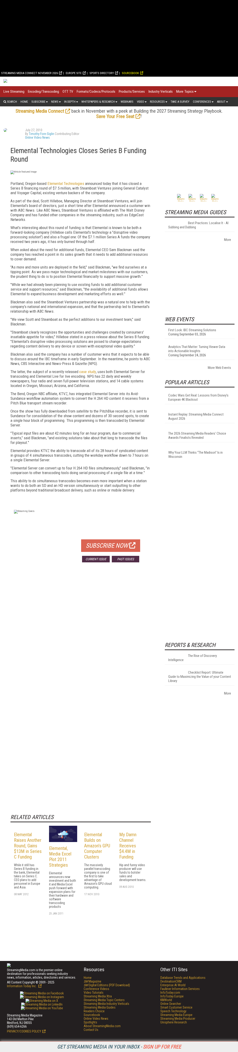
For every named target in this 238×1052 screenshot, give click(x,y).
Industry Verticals (160, 91)
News (54, 101)
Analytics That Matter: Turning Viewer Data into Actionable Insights (196, 349)
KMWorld (166, 1000)
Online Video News (37, 137)
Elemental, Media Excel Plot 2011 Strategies (60, 857)
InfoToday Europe (172, 996)
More (227, 240)
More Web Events (219, 368)
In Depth (70, 101)
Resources (157, 101)
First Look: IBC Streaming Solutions (192, 330)
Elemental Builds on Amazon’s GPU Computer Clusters (97, 846)
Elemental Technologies (65, 183)
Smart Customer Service (176, 1007)
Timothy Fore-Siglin (41, 134)
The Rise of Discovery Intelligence (192, 658)
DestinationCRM (171, 981)
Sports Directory (101, 73)
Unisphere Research (173, 1022)
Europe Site (74, 73)
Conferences (202, 101)
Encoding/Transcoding (43, 91)
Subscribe (38, 101)
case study (87, 371)
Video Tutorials (93, 992)
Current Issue (96, 559)
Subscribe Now (107, 545)
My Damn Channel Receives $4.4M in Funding (127, 846)
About (221, 101)
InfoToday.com (170, 992)
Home (24, 101)
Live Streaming (13, 91)
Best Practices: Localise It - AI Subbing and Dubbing (198, 225)
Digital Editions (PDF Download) (107, 985)
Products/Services (132, 91)
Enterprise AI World (172, 985)
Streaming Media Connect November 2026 (29, 73)
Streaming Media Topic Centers (104, 1000)
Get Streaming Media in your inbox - (119, 1047)
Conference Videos (96, 989)
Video (140, 101)
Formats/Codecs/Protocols (96, 91)
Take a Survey (180, 101)
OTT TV (68, 91)
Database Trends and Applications (182, 978)
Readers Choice (94, 1011)
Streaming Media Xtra (98, 996)
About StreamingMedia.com (102, 1026)
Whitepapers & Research (98, 101)
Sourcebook (130, 73)
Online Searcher (170, 1004)
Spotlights (90, 1022)
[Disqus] (80, 635)
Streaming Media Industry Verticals (106, 1004)
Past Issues (125, 559)
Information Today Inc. (22, 986)
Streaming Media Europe (176, 1015)
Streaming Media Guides (100, 1007)
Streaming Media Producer (177, 1018)
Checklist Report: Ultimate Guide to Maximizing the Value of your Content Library (199, 676)
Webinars (127, 101)
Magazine (92, 981)
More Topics (185, 91)
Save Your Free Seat (115, 116)
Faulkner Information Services (180, 989)
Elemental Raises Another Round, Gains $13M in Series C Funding (28, 846)
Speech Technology (173, 1011)
